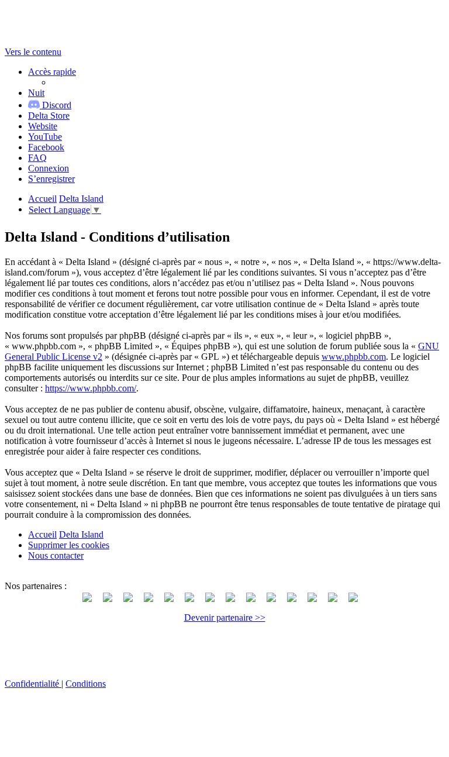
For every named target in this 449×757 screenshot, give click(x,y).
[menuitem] (49, 116)
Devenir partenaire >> (224, 617)
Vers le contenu (33, 52)
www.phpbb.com (354, 357)
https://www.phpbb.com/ (90, 388)
